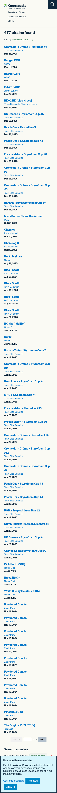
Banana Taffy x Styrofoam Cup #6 (25, 350)
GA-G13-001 (12, 87)
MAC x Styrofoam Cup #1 (20, 394)
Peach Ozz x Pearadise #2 (20, 127)
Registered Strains (16, 12)
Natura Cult (9, 568)
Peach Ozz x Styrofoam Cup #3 (23, 140)
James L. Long (11, 90)
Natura (7, 260)
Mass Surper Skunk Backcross (23, 216)
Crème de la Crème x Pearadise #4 (25, 47)
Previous (16, 739)
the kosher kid (11, 233)
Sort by (7, 39)
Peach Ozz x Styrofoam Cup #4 (23, 497)
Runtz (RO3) (12, 577)
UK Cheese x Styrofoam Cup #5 (24, 114)
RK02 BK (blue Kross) (18, 100)
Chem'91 (9, 229)
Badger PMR (12, 60)
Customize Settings (13, 780)
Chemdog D (11, 243)
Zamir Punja (9, 608)
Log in (11, 21)
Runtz (7, 337)
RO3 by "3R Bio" (14, 323)
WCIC (7, 64)
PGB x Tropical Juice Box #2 (22, 510)
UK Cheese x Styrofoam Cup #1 (23, 537)
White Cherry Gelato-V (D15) (22, 591)
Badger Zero (12, 73)
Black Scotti (12, 270)
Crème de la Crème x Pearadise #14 (26, 435)
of (35, 739)
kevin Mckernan (11, 273)
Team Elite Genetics (13, 50)
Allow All (10, 786)
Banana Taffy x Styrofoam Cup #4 (25, 202)
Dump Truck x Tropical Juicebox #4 (26, 524)
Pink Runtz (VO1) (14, 564)
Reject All (33, 780)
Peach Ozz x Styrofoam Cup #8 (23, 483)
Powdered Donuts (15, 604)
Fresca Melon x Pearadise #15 (23, 408)
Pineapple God (13, 712)
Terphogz (8, 729)
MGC (6, 220)
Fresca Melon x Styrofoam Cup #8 (25, 154)
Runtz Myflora (13, 256)
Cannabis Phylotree (17, 16)
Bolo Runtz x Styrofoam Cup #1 (23, 381)
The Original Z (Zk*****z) (19, 725)
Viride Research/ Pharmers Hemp (20, 104)
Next (42, 739)
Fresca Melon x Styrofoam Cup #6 (25, 421)
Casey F (8, 327)
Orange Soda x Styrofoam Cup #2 (25, 550)
